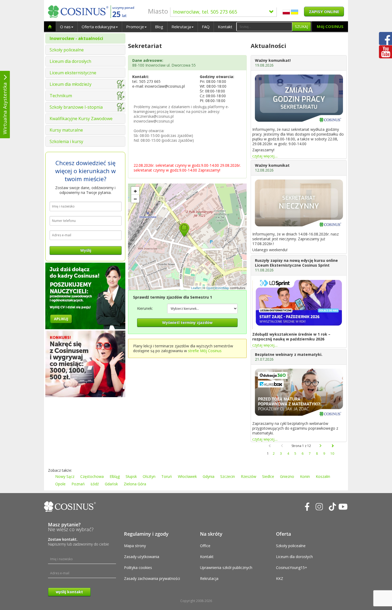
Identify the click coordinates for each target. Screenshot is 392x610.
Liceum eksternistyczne (73, 73)
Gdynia (208, 476)
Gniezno (287, 476)
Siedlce (268, 476)
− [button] (135, 199)
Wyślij (85, 250)
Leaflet (196, 288)
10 (332, 453)
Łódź (95, 483)
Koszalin (323, 476)
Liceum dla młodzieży (70, 84)
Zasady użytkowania (141, 556)
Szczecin (227, 476)
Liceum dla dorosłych (70, 61)
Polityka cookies (138, 567)
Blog (159, 26)
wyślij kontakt (69, 591)
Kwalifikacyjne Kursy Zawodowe (81, 118)
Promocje (135, 26)
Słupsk (131, 476)
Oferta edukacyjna (98, 26)
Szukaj (301, 26)
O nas (65, 26)
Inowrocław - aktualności (76, 38)
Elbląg (115, 476)
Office (205, 545)
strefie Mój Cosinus (205, 350)
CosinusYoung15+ (291, 567)
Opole (60, 483)
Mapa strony (135, 545)
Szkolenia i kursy (66, 141)
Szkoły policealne (67, 50)
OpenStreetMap (217, 288)
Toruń (166, 476)
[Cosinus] (78, 11)
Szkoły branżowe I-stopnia (76, 107)
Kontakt (225, 26)
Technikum (61, 96)
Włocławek (187, 476)
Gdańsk (111, 483)
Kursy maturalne (66, 130)
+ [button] (135, 191)
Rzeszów (248, 476)
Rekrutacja (181, 26)
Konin (305, 476)
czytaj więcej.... (265, 155)
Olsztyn (149, 476)
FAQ (206, 26)
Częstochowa (92, 476)
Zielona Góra (135, 483)
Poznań (78, 483)
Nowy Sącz (64, 476)
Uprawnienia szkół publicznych (226, 567)
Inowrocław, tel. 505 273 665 (205, 12)
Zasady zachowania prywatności (152, 578)
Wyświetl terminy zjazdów (187, 322)
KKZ (279, 578)
